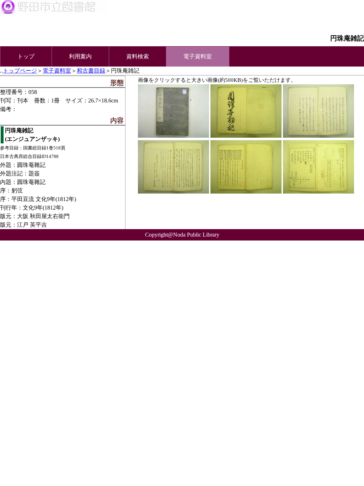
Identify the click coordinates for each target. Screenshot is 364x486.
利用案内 (80, 56)
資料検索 (137, 56)
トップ (25, 56)
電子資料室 (57, 71)
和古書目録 (91, 71)
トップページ (20, 71)
